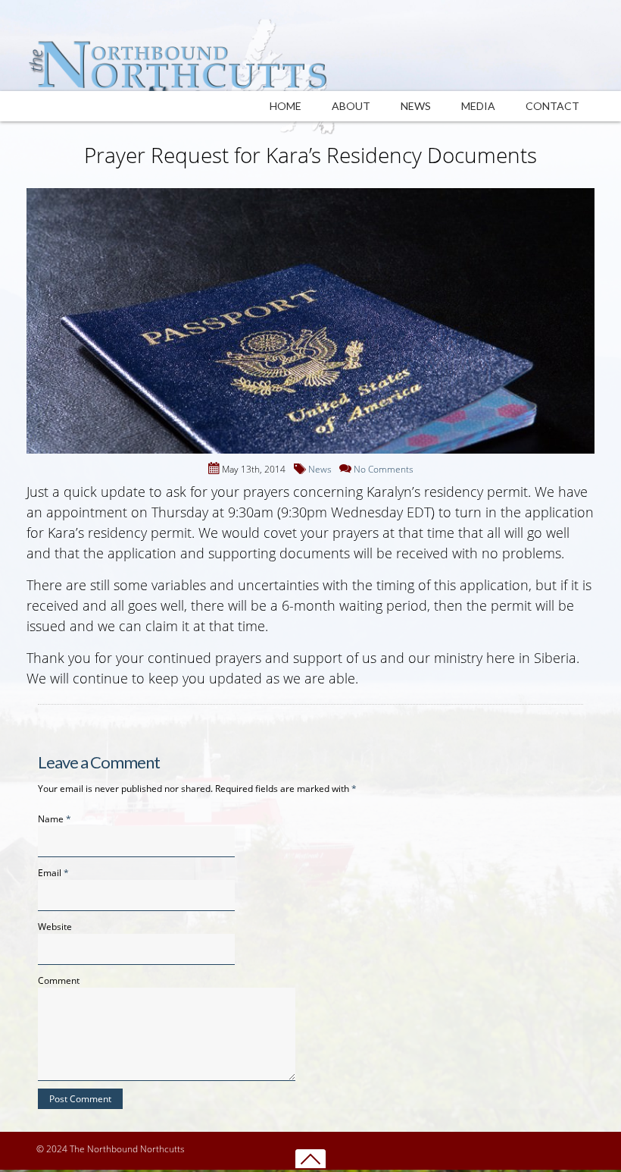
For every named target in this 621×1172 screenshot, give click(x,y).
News (416, 105)
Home (285, 105)
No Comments (383, 469)
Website (55, 926)
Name (51, 818)
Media (478, 105)
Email (49, 872)
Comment (59, 980)
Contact (552, 105)
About (351, 105)
